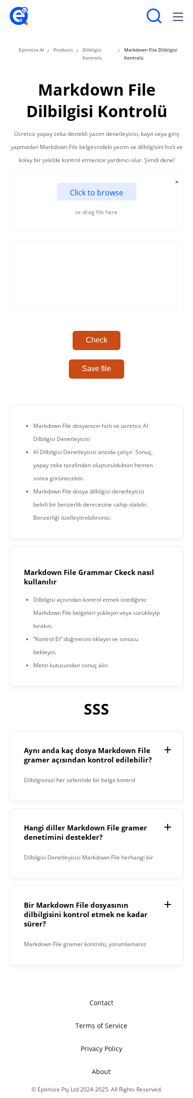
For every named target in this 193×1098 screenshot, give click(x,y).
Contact (101, 1002)
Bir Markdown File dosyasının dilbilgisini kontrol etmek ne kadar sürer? (86, 914)
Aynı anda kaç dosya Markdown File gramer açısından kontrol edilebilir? (88, 755)
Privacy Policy (101, 1048)
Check (96, 340)
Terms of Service (101, 1025)
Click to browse (96, 192)
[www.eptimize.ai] (18, 23)
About (101, 1071)
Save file (96, 369)
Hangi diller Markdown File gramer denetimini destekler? (85, 832)
